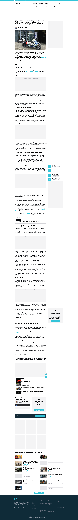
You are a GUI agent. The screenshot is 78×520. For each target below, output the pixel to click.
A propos (58, 499)
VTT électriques (33, 505)
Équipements (61, 7)
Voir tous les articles (38, 492)
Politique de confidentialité (32, 516)
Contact (58, 501)
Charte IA (50, 516)
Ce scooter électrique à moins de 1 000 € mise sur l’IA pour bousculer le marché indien (54, 456)
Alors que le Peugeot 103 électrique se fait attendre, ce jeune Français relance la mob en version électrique (55, 480)
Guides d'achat (45, 3)
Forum (59, 3)
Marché (49, 476)
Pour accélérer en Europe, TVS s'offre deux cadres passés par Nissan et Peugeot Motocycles (29, 480)
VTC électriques (33, 508)
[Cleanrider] (18, 3)
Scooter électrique (37, 7)
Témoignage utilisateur (24, 25)
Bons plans (41, 3)
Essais (37, 3)
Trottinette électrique (26, 7)
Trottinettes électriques (60, 507)
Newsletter (56, 3)
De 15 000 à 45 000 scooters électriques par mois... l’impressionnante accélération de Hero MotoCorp (30, 462)
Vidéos (52, 3)
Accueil (16, 20)
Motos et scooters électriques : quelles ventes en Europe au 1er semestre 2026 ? (55, 475)
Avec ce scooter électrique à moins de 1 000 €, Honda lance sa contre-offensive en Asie (30, 487)
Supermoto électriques (51, 511)
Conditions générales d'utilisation (43, 516)
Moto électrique (46, 7)
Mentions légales (25, 516)
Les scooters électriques (43, 503)
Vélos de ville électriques (34, 506)
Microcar (54, 7)
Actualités (34, 3)
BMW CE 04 (43, 57)
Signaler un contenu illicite (56, 516)
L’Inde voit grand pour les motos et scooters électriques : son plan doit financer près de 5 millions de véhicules (30, 456)
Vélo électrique (16, 7)
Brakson (47, 517)
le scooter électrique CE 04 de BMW (32, 71)
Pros (49, 3)
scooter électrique (26, 213)
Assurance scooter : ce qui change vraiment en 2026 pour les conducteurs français (54, 468)
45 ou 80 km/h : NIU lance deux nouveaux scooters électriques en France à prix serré (30, 468)
